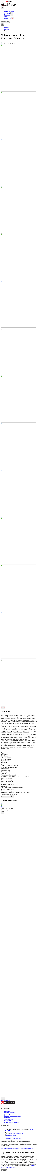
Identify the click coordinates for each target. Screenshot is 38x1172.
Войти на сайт (5, 21)
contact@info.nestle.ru (16, 1133)
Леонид (3, 1018)
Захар (2, 907)
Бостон (3, 1080)
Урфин (3, 1043)
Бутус (2, 858)
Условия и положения (7, 1148)
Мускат (3, 932)
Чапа (2, 993)
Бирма (3, 821)
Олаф (2, 895)
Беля (2, 1030)
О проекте (7, 13)
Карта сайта (7, 1120)
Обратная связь (8, 1119)
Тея (2, 1055)
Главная (6, 27)
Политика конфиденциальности (23, 1148)
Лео (2, 944)
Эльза (2, 845)
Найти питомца (9, 11)
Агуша (3, 1006)
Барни (2, 969)
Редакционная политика (11, 1122)
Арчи (2, 833)
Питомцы (7, 29)
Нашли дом (7, 18)
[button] (19, 752)
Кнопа (3, 882)
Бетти (2, 956)
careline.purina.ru (11, 1135)
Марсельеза (4, 981)
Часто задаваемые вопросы (12, 1116)
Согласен (3, 1170)
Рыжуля (3, 919)
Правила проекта (9, 1112)
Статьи (6, 16)
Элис (2, 807)
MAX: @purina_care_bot (13, 1138)
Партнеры (7, 15)
